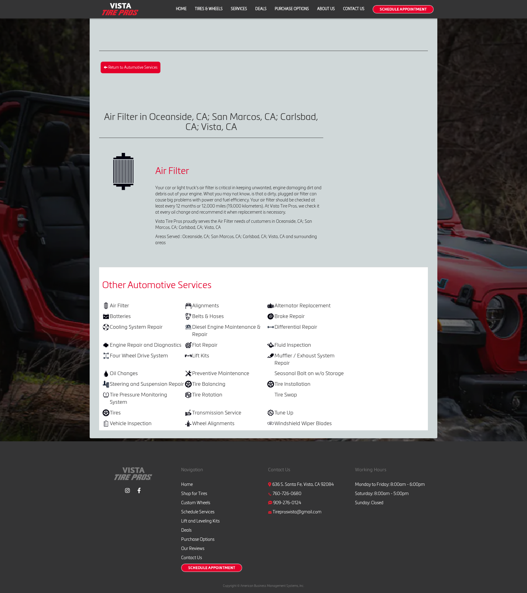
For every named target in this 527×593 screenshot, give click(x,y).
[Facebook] (139, 489)
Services (239, 8)
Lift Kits (200, 355)
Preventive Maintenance (220, 373)
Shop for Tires (194, 493)
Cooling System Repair (136, 327)
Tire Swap (285, 394)
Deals (261, 8)
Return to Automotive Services (132, 67)
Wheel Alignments (213, 423)
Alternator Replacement (302, 305)
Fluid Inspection (292, 345)
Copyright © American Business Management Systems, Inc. (263, 586)
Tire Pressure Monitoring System (138, 398)
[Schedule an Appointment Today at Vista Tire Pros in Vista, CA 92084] (403, 9)
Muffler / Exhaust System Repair (304, 359)
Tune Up (283, 412)
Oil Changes (124, 373)
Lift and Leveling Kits (200, 521)
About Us (326, 8)
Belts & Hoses (208, 316)
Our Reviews (192, 548)
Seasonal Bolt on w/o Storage (309, 373)
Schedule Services (197, 512)
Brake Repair (289, 316)
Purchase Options (292, 8)
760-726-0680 (287, 493)
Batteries (120, 316)
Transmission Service (216, 412)
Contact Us (353, 8)
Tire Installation (292, 384)
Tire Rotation (207, 394)
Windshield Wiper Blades (303, 423)
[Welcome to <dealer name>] (120, 9)
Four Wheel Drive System (139, 355)
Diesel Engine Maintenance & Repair (226, 330)
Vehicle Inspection (131, 423)
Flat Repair (204, 345)
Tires (115, 412)
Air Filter (119, 305)
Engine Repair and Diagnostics (145, 345)
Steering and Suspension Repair (147, 384)
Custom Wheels (195, 502)
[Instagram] (127, 489)
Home (181, 8)
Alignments (205, 305)
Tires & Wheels (209, 8)
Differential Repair (295, 327)
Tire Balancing (208, 384)
